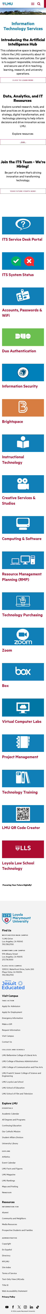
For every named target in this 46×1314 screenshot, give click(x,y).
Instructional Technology (13, 459)
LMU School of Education (13, 1087)
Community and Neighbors (14, 1218)
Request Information (11, 1029)
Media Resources (9, 1224)
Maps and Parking (10, 1186)
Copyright (6, 1243)
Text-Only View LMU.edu (13, 1279)
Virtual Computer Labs (21, 721)
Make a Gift (7, 1024)
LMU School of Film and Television (17, 1093)
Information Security (20, 386)
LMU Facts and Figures (12, 1168)
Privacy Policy (8, 1296)
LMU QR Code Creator (21, 827)
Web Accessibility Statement (14, 1290)
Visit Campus (8, 1035)
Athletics (6, 1156)
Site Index (6, 1267)
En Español (7, 1249)
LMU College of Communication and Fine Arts (22, 1067)
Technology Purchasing (22, 614)
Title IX (5, 1285)
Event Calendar (9, 1162)
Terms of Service (9, 1273)
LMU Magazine (8, 1174)
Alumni (5, 1212)
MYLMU (5, 1261)
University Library (10, 1143)
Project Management (20, 756)
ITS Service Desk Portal (22, 239)
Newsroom (7, 1192)
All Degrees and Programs (13, 1119)
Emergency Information (12, 1017)
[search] (39, 4)
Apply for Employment (12, 1012)
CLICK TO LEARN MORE (23, 80)
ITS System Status (18, 274)
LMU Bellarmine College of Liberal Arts (19, 1055)
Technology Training (20, 792)
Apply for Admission (11, 1006)
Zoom (7, 650)
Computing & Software (22, 538)
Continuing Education (11, 1125)
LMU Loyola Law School (12, 1081)
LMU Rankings (8, 1180)
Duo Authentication (19, 350)
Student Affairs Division (12, 1137)
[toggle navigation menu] (33, 4)
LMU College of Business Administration (20, 1061)
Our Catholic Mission (11, 1131)
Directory (6, 1255)
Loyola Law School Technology (18, 865)
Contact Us (7, 1041)
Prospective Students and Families (17, 1230)
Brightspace (12, 421)
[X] (19, 1307)
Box (5, 685)
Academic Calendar (10, 1113)
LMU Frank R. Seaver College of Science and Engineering (21, 1074)
